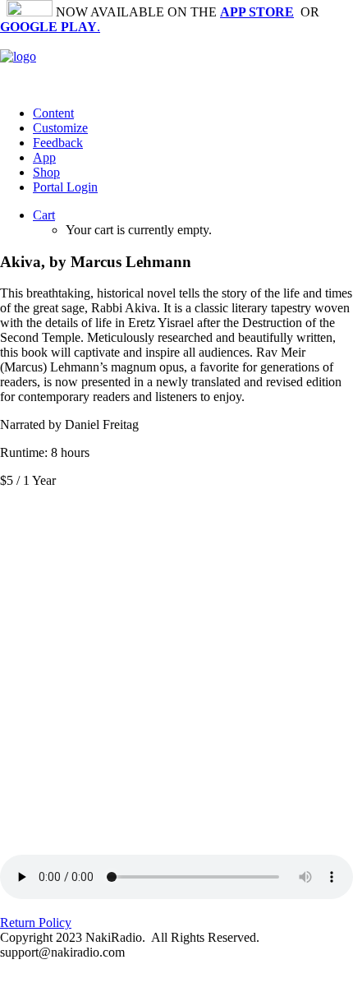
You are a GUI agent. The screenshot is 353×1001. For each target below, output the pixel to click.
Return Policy (35, 923)
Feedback (58, 143)
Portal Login (65, 187)
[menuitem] (193, 113)
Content (53, 113)
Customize (60, 128)
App (44, 157)
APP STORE (257, 12)
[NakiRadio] (176, 63)
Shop (46, 172)
